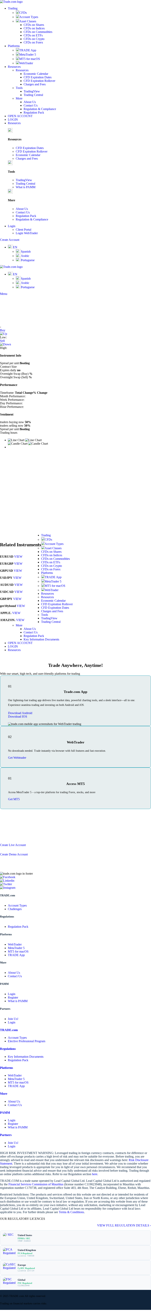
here (94, 1174)
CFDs (23, 12)
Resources (22, 70)
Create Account (9, 239)
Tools (19, 87)
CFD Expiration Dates (38, 77)
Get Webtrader (17, 757)
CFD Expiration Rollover (39, 80)
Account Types (28, 17)
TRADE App (27, 50)
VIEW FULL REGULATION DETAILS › (124, 1225)
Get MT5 (14, 799)
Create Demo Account (14, 854)
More (19, 98)
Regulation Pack (34, 112)
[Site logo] (11, 1)
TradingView (32, 91)
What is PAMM (25, 187)
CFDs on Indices (34, 28)
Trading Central (33, 95)
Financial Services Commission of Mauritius (35, 1184)
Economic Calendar (36, 73)
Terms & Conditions (71, 1212)
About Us (30, 102)
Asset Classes (27, 21)
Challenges (15, 909)
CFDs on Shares (34, 24)
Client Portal (23, 229)
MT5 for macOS (29, 59)
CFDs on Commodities (38, 31)
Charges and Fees (35, 84)
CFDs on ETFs (33, 35)
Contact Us (31, 105)
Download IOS (17, 716)
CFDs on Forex (33, 42)
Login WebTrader (27, 233)
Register (13, 997)
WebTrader (26, 63)
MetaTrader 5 (27, 54)
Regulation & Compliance (40, 109)
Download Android (20, 713)
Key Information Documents (41, 639)
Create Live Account (13, 845)
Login (11, 994)
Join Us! (13, 1018)
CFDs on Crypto (34, 39)
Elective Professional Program (26, 1041)
